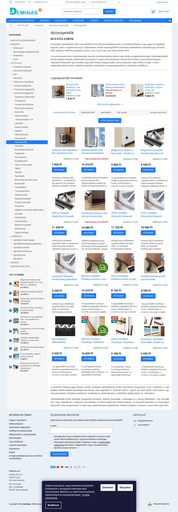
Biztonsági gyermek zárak (26, 180)
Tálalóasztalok (21, 195)
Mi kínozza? (18, 48)
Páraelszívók (20, 138)
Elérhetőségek (15, 438)
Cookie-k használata (18, 445)
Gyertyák (19, 214)
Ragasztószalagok (23, 198)
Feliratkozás (59, 454)
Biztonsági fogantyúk (24, 149)
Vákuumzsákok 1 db (24, 119)
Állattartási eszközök (22, 71)
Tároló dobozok (21, 134)
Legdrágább (105, 112)
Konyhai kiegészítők (22, 86)
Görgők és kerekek (23, 202)
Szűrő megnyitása (109, 120)
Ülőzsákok (19, 206)
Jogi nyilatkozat (16, 442)
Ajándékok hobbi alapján (24, 240)
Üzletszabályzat (99, 2)
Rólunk (12, 452)
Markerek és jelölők (23, 225)
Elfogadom (125, 487)
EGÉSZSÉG (15, 44)
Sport (15, 59)
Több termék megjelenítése (108, 104)
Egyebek (18, 131)
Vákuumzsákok (21, 116)
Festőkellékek (20, 187)
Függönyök (19, 153)
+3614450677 (143, 425)
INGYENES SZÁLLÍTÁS (20, 266)
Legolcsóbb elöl (88, 112)
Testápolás (18, 55)
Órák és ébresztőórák (24, 108)
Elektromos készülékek (24, 82)
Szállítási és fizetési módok (20, 431)
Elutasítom (108, 487)
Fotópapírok (20, 101)
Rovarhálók (20, 183)
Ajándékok (17, 259)
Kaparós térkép (21, 127)
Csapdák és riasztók (22, 67)
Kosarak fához (21, 221)
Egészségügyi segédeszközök (26, 52)
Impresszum (14, 449)
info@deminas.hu (145, 421)
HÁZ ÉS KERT (16, 63)
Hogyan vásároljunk (75, 2)
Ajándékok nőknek (21, 247)
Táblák (17, 168)
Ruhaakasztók (21, 161)
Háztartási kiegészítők (23, 93)
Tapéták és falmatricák (24, 97)
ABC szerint (122, 112)
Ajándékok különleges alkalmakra (27, 244)
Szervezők (19, 112)
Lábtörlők (19, 123)
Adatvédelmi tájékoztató (19, 427)
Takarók (18, 172)
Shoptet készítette (161, 504)
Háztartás (17, 78)
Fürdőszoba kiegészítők (24, 89)
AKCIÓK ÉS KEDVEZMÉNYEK (22, 40)
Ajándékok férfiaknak (22, 251)
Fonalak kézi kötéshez (24, 104)
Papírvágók (20, 176)
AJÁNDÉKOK (16, 236)
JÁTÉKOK (14, 262)
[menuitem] (21, 20)
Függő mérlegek (22, 232)
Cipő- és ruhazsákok (23, 165)
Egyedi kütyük (19, 255)
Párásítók (19, 146)
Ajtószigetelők (21, 142)
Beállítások (53, 505)
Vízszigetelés (20, 217)
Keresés (109, 11)
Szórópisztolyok (22, 191)
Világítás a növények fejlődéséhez (29, 210)
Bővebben (59, 170)
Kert (15, 74)
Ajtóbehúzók (20, 229)
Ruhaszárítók (20, 157)
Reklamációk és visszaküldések (22, 434)
